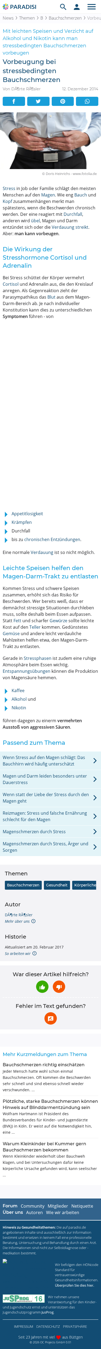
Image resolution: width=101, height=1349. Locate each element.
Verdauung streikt (70, 227)
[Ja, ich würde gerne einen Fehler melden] (50, 1018)
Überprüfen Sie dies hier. (74, 1285)
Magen (48, 195)
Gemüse (11, 633)
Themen (27, 18)
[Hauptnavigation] (91, 6)
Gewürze (58, 621)
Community (32, 1206)
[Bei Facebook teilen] (14, 101)
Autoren (34, 1212)
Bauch (80, 195)
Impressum (23, 1326)
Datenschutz (48, 1326)
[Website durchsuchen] (63, 6)
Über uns (13, 1212)
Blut (51, 297)
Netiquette (82, 1206)
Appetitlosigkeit (27, 514)
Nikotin (19, 708)
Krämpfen (22, 522)
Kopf (7, 201)
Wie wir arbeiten (62, 1212)
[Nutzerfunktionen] (76, 6)
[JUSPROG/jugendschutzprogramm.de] (24, 1298)
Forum (10, 1205)
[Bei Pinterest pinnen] (63, 101)
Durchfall (73, 214)
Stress (9, 188)
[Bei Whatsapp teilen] (87, 101)
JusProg (47, 1312)
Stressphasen (37, 658)
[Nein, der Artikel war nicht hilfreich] (59, 987)
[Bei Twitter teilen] (38, 101)
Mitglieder (58, 1206)
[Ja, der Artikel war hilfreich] (42, 987)
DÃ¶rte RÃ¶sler (19, 914)
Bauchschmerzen (65, 18)
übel (35, 221)
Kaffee (18, 690)
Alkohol (19, 699)
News (8, 18)
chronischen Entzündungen (52, 539)
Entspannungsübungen (26, 671)
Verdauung (42, 552)
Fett (17, 621)
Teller (35, 627)
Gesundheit (57, 885)
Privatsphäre (75, 1326)
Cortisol (11, 284)
